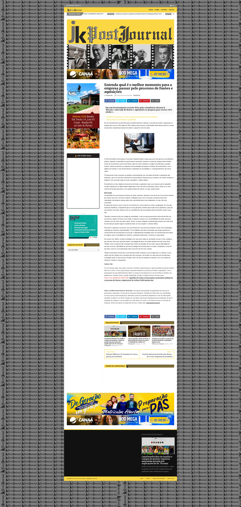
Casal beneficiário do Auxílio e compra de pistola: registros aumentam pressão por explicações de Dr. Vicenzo (157, 460)
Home (141, 478)
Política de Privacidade (159, 478)
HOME (151, 10)
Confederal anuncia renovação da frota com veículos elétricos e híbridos (124, 14)
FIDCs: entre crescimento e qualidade (121, 119)
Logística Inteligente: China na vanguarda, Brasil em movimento (132, 117)
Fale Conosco (171, 478)
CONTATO (164, 10)
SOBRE (156, 10)
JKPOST (96, 14)
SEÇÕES (171, 10)
